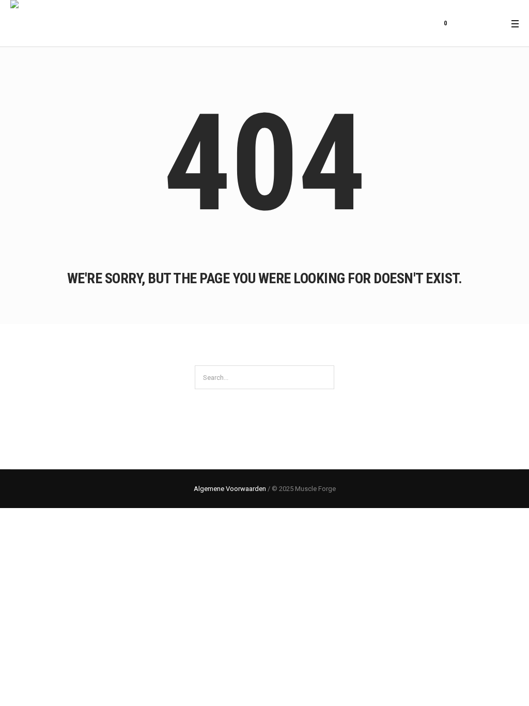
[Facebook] (483, 24)
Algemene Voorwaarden (230, 489)
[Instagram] (496, 24)
